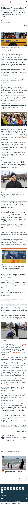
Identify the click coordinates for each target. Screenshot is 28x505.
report (7, 384)
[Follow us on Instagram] (8, 488)
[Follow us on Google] (11, 488)
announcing (22, 137)
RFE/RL (5, 115)
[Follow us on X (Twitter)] (14, 488)
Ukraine (3, 5)
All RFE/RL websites (5, 503)
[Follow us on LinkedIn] (20, 488)
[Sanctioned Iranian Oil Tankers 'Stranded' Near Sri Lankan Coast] (14, 463)
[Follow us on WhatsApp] (23, 488)
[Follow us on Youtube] (2, 488)
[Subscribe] (2, 491)
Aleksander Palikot (6, 20)
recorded (24, 344)
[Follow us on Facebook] (17, 488)
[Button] (25, 25)
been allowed (16, 352)
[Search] (26, 503)
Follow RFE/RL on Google (17, 503)
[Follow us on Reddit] (5, 488)
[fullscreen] (26, 125)
